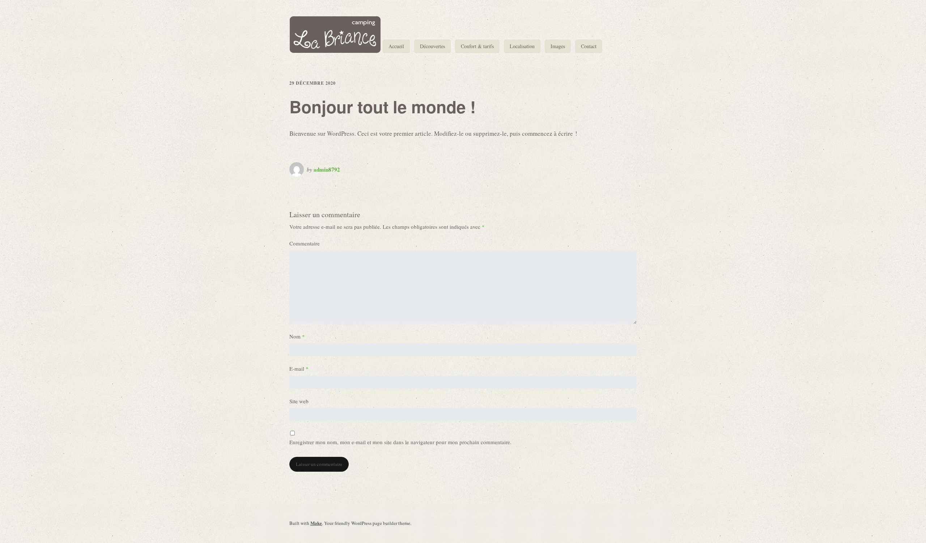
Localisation (522, 46)
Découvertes (432, 46)
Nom (297, 336)
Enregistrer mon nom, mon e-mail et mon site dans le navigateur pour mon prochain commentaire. (400, 442)
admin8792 (327, 169)
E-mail (299, 368)
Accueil (396, 46)
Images (558, 46)
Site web (299, 401)
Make (316, 522)
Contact (588, 46)
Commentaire (304, 243)
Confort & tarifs (477, 46)
